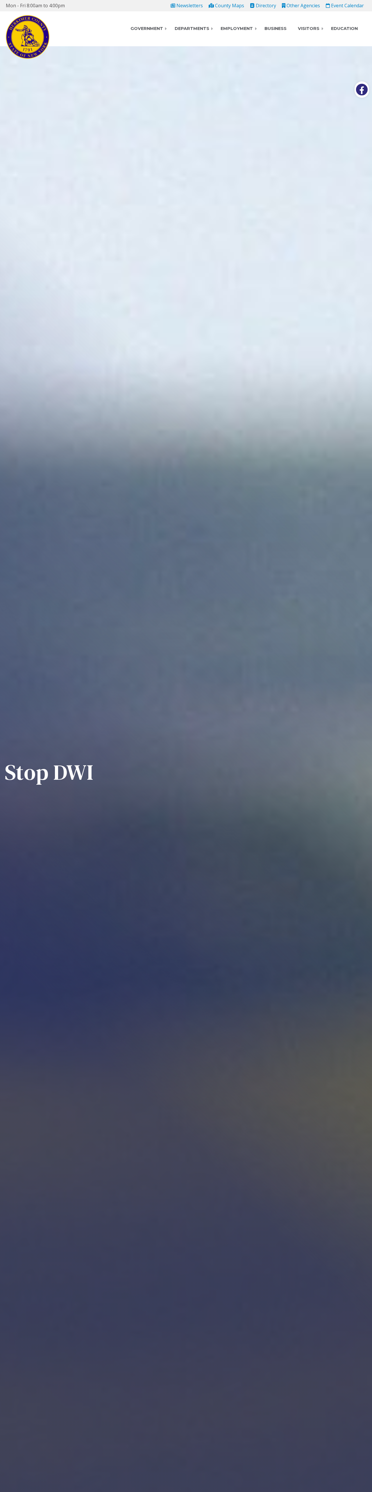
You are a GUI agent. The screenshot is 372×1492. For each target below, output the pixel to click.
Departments (192, 28)
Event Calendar (347, 5)
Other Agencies (302, 5)
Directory (265, 5)
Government (146, 28)
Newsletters (189, 5)
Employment (237, 28)
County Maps (229, 5)
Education (344, 28)
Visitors (308, 28)
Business (275, 28)
